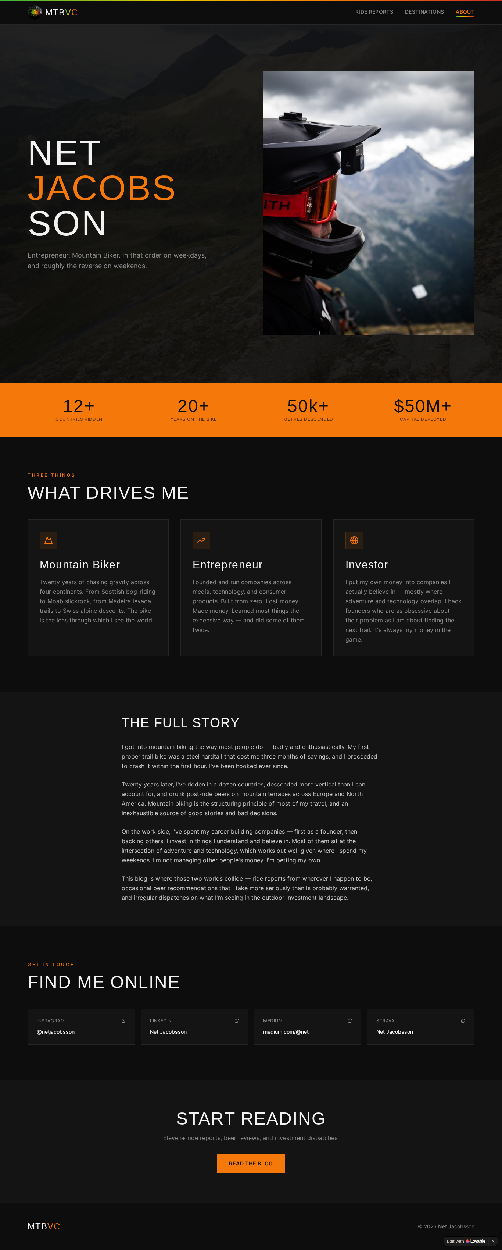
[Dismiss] (493, 1241)
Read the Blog (251, 1163)
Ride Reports (374, 11)
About (465, 11)
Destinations (424, 11)
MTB (44, 1226)
